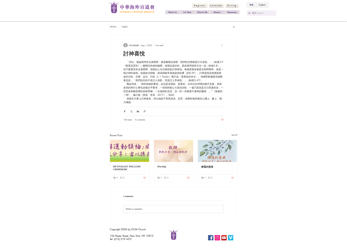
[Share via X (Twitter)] (131, 111)
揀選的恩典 (207, 166)
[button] (200, 5)
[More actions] (222, 45)
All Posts (113, 26)
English (125, 26)
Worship (161, 166)
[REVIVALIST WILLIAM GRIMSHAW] (129, 151)
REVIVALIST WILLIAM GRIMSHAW (126, 168)
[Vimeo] (230, 237)
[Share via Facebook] (124, 111)
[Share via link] (144, 111)
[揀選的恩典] (217, 151)
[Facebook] (210, 237)
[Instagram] (217, 237)
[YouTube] (224, 237)
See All (234, 135)
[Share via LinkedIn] (138, 111)
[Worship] (173, 151)
